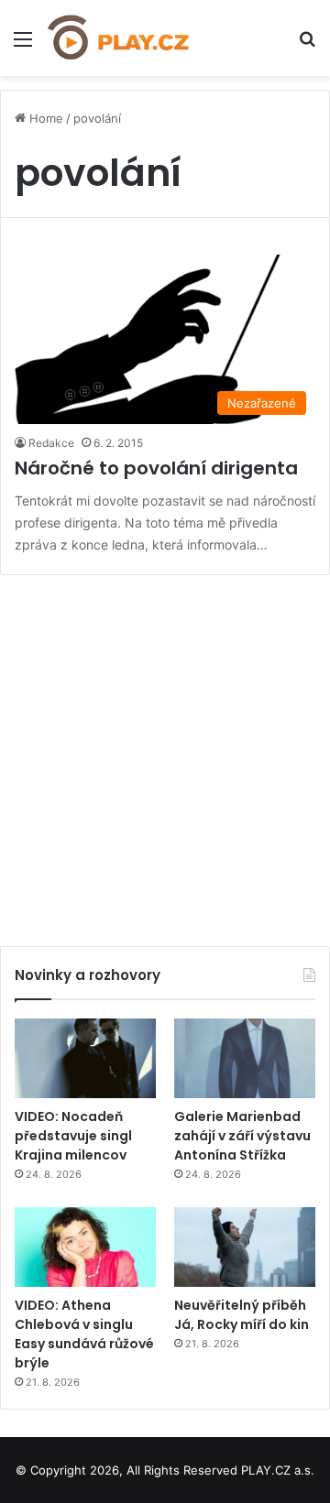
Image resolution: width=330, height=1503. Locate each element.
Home (44, 118)
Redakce (51, 443)
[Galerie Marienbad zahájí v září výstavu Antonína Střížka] (244, 1058)
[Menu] (23, 45)
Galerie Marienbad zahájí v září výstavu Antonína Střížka (242, 1135)
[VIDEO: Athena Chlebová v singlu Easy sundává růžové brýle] (85, 1247)
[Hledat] (307, 45)
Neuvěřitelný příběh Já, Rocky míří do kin (241, 1315)
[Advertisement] (165, 754)
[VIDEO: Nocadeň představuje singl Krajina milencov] (85, 1058)
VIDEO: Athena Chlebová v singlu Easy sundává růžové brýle (84, 1334)
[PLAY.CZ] (119, 38)
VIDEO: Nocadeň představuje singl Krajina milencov (73, 1135)
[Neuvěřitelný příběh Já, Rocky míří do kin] (244, 1247)
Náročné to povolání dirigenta (156, 468)
